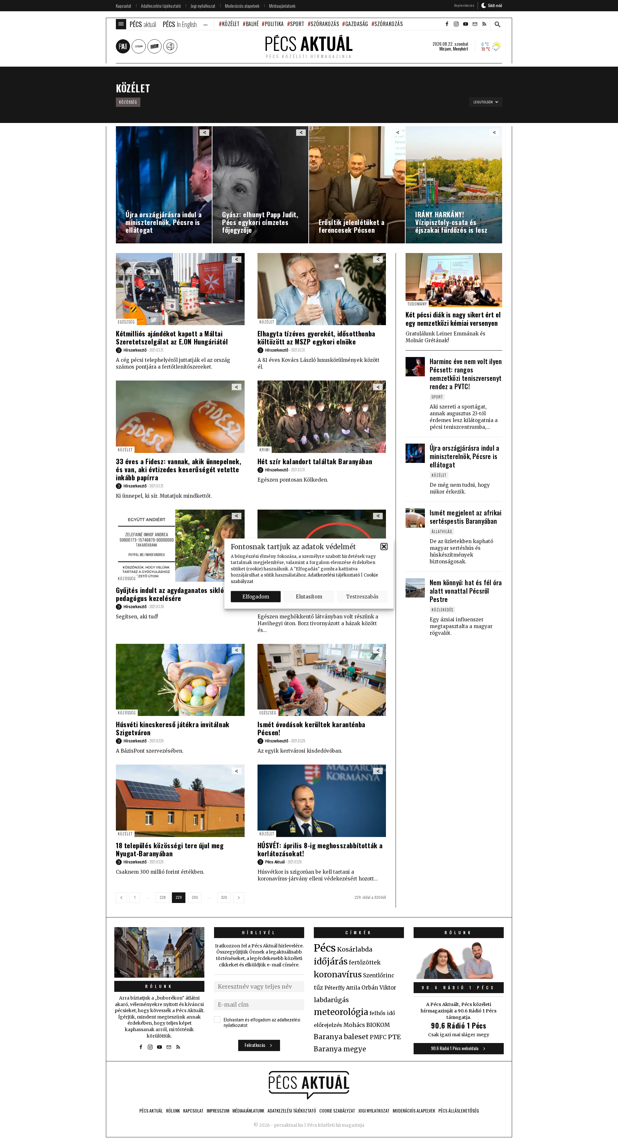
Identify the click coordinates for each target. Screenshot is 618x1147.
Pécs (325, 948)
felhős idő (382, 1013)
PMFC (378, 1037)
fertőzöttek (365, 962)
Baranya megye (340, 1049)
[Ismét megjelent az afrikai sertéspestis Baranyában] (415, 518)
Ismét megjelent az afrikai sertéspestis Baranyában (465, 517)
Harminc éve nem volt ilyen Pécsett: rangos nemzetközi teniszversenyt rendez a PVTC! (466, 373)
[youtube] (465, 24)
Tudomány (417, 303)
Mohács (354, 1025)
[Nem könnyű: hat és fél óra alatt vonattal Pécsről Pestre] (415, 587)
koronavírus (338, 974)
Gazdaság (356, 24)
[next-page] (238, 897)
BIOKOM (378, 1025)
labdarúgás (331, 1000)
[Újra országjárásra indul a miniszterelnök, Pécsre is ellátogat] (415, 453)
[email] (474, 24)
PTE (394, 1037)
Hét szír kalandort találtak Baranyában (315, 461)
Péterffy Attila (342, 987)
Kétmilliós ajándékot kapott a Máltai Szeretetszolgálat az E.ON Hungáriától (172, 337)
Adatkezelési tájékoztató (334, 575)
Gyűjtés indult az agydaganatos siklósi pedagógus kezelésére (172, 594)
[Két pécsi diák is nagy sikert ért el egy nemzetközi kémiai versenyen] (454, 280)
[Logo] (309, 1085)
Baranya (328, 1037)
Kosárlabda (354, 949)
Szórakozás (325, 24)
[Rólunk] (159, 952)
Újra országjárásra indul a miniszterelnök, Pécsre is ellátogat (464, 456)
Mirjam (445, 48)
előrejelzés (328, 1025)
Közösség (128, 102)
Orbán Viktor (378, 987)
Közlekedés (442, 609)
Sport (297, 24)
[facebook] (446, 24)
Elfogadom (255, 596)
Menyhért (460, 48)
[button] (384, 546)
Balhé (252, 24)
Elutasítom (309, 596)
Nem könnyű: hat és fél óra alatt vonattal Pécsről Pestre (466, 591)
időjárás (331, 961)
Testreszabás (362, 596)
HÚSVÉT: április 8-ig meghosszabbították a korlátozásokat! (320, 849)
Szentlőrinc (378, 975)
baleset (356, 1036)
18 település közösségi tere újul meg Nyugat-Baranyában (170, 849)
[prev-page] (121, 897)
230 (195, 897)
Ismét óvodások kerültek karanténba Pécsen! (311, 728)
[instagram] (456, 24)
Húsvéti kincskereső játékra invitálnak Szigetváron (172, 728)
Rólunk (159, 986)
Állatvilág (442, 531)
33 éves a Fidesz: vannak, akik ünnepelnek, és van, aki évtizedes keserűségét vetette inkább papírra (178, 469)
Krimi (264, 449)
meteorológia (341, 1012)
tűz (318, 987)
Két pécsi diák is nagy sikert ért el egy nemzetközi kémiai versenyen (453, 319)
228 (162, 897)
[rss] (484, 24)
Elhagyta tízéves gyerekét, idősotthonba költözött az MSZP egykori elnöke (316, 337)
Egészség (126, 321)
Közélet (230, 24)
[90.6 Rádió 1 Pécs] (459, 977)
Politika (274, 24)
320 (224, 897)
